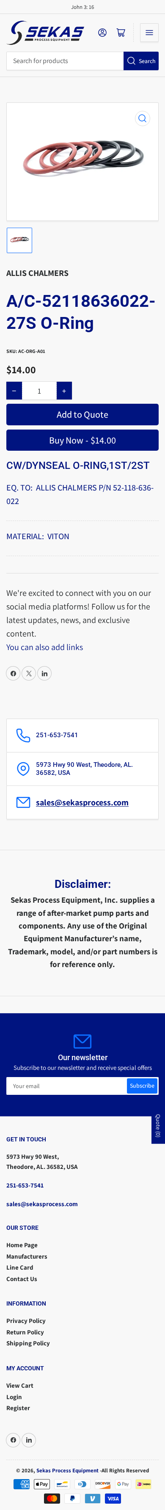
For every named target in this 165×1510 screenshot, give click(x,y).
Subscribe (142, 1085)
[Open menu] (149, 32)
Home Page (22, 1245)
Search (147, 61)
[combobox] (82, 61)
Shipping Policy (28, 1343)
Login (14, 1397)
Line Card (19, 1267)
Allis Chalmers (37, 272)
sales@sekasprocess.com (82, 802)
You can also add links (44, 647)
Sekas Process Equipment (67, 1470)
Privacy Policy (26, 1321)
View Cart (19, 1385)
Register (18, 1408)
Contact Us (21, 1279)
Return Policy (25, 1332)
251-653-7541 (25, 1185)
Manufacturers (26, 1256)
